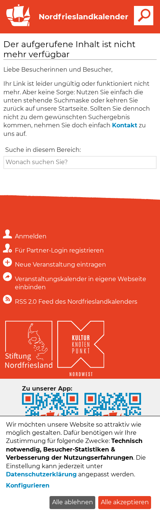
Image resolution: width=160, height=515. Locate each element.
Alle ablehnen (72, 502)
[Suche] (143, 15)
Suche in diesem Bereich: (43, 149)
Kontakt (124, 125)
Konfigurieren (27, 485)
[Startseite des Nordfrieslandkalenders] (16, 25)
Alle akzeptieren (125, 502)
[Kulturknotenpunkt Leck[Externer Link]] (81, 347)
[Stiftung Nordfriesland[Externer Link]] (28, 342)
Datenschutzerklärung (41, 474)
